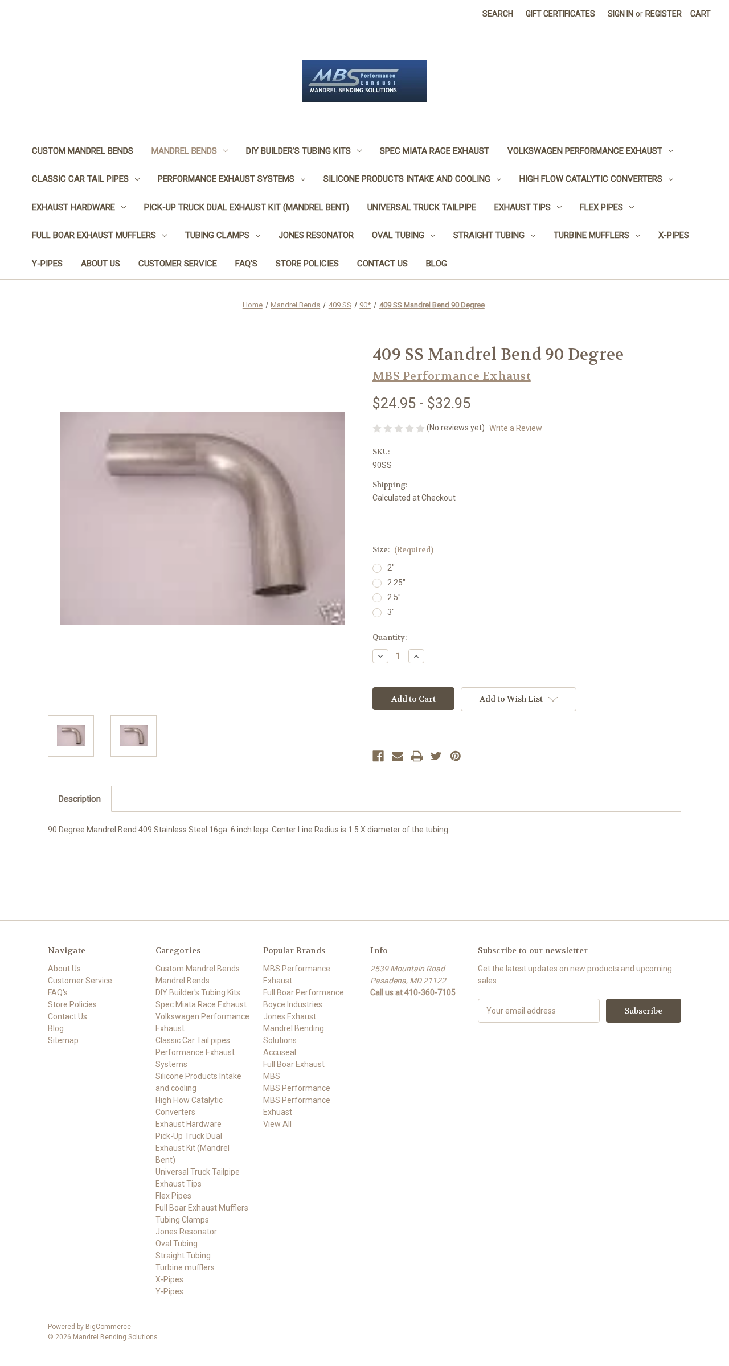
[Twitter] (436, 756)
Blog (436, 264)
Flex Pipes (601, 207)
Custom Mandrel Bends (82, 151)
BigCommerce (108, 1327)
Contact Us (382, 264)
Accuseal (279, 1052)
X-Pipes (673, 235)
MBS (271, 1076)
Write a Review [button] (515, 428)
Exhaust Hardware (73, 207)
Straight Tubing (489, 235)
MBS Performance (296, 1088)
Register (663, 13)
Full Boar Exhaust (294, 1064)
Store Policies (307, 264)
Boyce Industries (292, 1004)
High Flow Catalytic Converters (590, 179)
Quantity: (389, 637)
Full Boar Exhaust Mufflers (94, 235)
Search (497, 13)
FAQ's (246, 264)
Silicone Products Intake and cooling (406, 179)
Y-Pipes (47, 264)
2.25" (396, 582)
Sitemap (63, 1040)
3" (391, 612)
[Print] (417, 756)
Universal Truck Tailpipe (421, 207)
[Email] (397, 756)
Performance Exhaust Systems (226, 179)
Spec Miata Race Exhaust (434, 151)
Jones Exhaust (289, 1016)
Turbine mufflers (591, 235)
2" (391, 567)
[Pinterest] (455, 756)
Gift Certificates (560, 13)
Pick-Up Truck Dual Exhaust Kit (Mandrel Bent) (246, 207)
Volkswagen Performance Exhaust (584, 151)
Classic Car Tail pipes (80, 179)
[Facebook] (378, 756)
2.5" (394, 597)
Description (80, 799)
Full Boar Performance (303, 992)
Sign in (620, 13)
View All (277, 1124)
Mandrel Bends (184, 151)
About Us (100, 264)
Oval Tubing (398, 235)
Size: (402, 550)
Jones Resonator (316, 235)
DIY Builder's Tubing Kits (298, 151)
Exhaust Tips (522, 207)
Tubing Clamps (217, 235)
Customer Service (177, 264)
